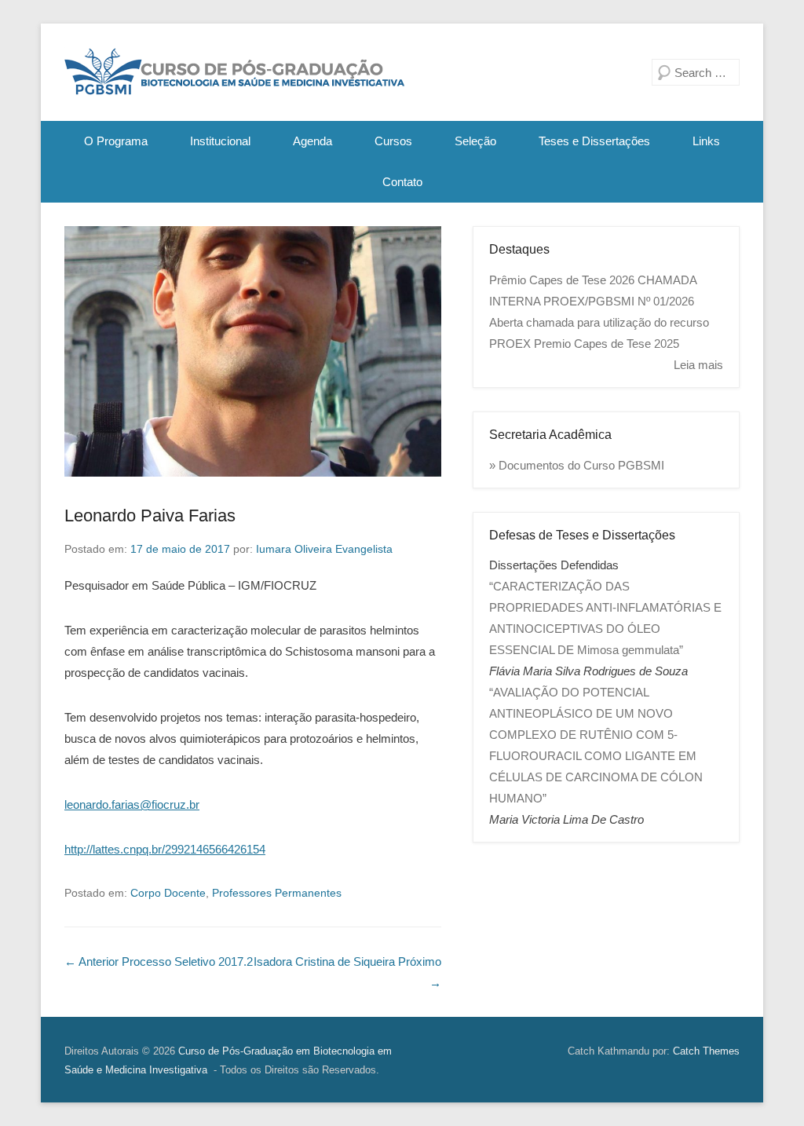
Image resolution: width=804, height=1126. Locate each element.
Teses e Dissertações (594, 141)
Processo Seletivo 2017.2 (158, 961)
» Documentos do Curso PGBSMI (576, 465)
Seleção (475, 141)
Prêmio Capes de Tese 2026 (561, 280)
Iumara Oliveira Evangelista (324, 549)
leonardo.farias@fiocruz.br (131, 804)
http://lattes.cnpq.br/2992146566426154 (164, 849)
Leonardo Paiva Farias (150, 515)
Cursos (393, 141)
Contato (402, 181)
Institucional (220, 141)
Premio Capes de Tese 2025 (606, 343)
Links (706, 141)
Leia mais (698, 364)
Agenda (312, 141)
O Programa (116, 141)
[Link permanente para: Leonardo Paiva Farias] (252, 351)
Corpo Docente (168, 893)
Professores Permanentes (277, 893)
